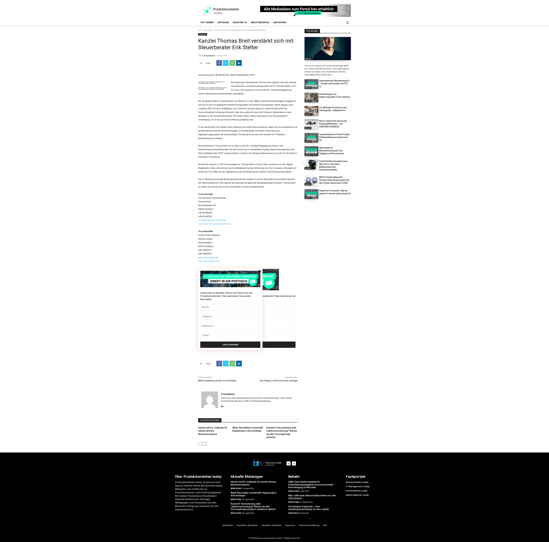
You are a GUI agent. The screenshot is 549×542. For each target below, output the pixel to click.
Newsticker (208, 30)
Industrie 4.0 (294, 513)
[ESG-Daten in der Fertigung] (328, 48)
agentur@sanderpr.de (208, 257)
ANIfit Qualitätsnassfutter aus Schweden (217, 380)
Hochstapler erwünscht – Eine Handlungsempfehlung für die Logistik (308, 508)
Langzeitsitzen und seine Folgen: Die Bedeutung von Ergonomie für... (334, 137)
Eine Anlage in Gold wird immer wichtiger (279, 380)
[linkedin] (222, 406)
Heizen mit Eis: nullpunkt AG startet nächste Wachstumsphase (212, 430)
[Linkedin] (239, 63)
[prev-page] (200, 444)
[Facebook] (219, 63)
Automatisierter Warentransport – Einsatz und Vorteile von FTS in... (334, 84)
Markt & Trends (311, 155)
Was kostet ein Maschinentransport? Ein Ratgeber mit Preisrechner (331, 151)
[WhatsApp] (232, 63)
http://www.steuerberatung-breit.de (214, 224)
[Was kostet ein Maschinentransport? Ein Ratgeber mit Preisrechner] (311, 151)
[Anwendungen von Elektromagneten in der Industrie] (311, 97)
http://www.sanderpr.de (209, 261)
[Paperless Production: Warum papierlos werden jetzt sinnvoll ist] (311, 194)
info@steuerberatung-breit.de (212, 220)
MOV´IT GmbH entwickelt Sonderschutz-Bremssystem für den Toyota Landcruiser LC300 (334, 180)
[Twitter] (226, 63)
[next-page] (204, 444)
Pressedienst (209, 56)
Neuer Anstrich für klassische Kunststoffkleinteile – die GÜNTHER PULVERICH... (333, 124)
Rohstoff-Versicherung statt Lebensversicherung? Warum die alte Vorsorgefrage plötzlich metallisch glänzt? (253, 506)
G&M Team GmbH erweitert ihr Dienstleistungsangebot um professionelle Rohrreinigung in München (310, 484)
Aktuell (308, 59)
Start (200, 30)
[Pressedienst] (200, 55)
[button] (347, 22)
